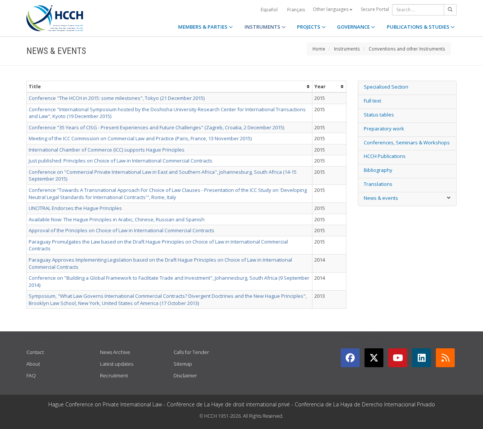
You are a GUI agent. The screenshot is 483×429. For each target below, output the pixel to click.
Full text (372, 100)
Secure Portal (375, 9)
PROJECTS (309, 26)
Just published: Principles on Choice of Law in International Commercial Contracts (120, 160)
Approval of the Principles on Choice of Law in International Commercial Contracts (121, 230)
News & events (381, 198)
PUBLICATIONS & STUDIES (419, 26)
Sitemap (183, 363)
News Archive (115, 352)
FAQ (31, 375)
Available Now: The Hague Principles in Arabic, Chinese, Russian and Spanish (117, 219)
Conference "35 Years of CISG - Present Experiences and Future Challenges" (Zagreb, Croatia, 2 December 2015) (156, 127)
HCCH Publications (385, 156)
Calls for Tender (191, 352)
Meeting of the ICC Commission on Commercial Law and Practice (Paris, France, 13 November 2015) (140, 138)
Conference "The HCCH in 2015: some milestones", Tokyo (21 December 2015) (117, 98)
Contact (35, 352)
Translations (378, 184)
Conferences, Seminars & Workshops (407, 142)
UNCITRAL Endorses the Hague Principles (75, 208)
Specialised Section (386, 86)
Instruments (347, 49)
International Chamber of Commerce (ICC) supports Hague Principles (107, 149)
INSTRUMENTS (263, 26)
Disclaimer (185, 375)
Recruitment (114, 375)
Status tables (379, 114)
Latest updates (116, 363)
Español (269, 9)
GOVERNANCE (354, 26)
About (33, 363)
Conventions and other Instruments (407, 49)
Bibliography (378, 170)
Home (318, 49)
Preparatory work (384, 128)
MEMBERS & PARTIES (203, 26)
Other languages (331, 9)
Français (296, 9)
